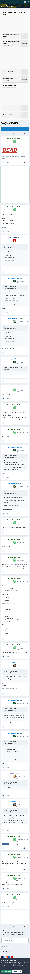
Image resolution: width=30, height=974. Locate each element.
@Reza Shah (5, 844)
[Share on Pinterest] (12, 957)
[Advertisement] (15, 182)
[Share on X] (2, 957)
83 (21, 278)
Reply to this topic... (9, 940)
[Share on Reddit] (7, 957)
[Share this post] (27, 142)
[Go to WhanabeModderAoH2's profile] (14, 141)
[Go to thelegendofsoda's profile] (14, 281)
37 (19, 237)
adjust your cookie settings (18, 964)
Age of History (7, 6)
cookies (11, 962)
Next (25, 133)
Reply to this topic (15, 129)
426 (19, 662)
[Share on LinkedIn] (9, 957)
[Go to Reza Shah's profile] (14, 665)
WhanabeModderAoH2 (7, 124)
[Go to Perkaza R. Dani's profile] (14, 776)
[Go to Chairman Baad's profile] (14, 321)
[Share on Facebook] (4, 957)
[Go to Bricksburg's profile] (14, 240)
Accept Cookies (7, 971)
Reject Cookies (17, 971)
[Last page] (28, 133)
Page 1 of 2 (15, 133)
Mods (23, 124)
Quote (7, 162)
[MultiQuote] (3, 162)
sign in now (8, 934)
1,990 (20, 318)
